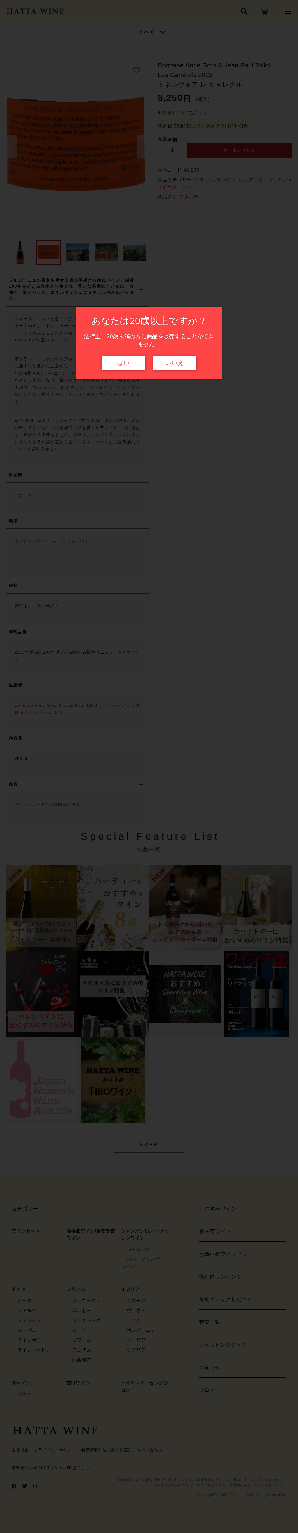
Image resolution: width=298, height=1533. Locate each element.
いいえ (174, 362)
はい (123, 362)
